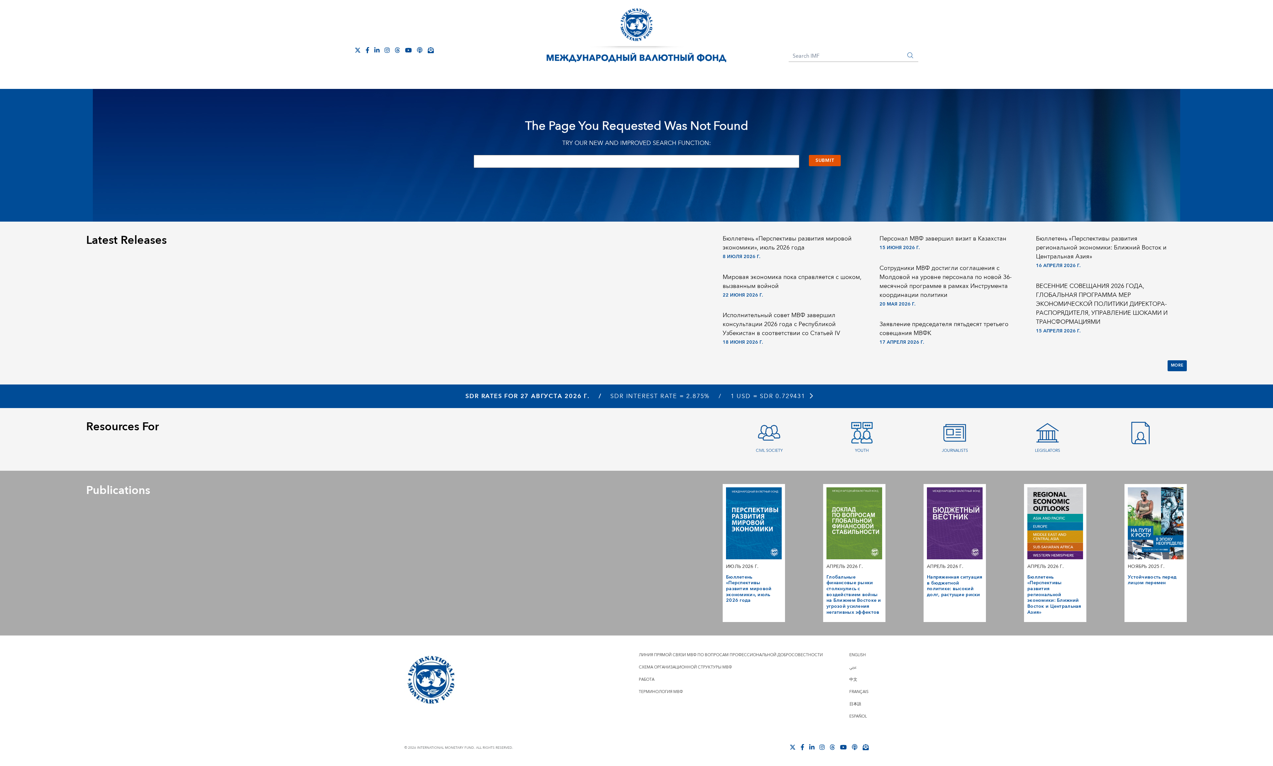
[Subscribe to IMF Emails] (431, 50)
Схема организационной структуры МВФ (685, 667)
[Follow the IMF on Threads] (397, 50)
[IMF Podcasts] (420, 50)
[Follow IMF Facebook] (367, 50)
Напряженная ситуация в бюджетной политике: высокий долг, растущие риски (955, 586)
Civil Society (769, 450)
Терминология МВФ (661, 691)
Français (859, 691)
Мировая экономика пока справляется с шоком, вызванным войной (792, 281)
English (857, 655)
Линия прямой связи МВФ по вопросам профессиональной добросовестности (731, 655)
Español (858, 716)
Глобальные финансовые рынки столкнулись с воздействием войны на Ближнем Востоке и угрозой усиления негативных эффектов (853, 594)
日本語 (855, 704)
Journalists (955, 450)
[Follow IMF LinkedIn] (377, 50)
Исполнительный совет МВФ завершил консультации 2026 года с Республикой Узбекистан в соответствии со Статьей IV (781, 324)
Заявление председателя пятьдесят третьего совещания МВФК (943, 328)
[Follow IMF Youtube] (408, 50)
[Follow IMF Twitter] (358, 50)
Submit (825, 161)
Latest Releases (126, 240)
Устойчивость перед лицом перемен (1152, 580)
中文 (853, 679)
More (1177, 365)
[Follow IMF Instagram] (387, 50)
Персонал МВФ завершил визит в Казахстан (942, 239)
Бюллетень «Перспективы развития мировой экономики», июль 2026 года (787, 243)
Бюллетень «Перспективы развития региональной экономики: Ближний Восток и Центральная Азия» (1101, 248)
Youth (862, 450)
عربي (853, 667)
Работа (646, 679)
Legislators (1047, 450)
